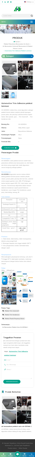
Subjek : (16, 353)
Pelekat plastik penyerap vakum (14, 318)
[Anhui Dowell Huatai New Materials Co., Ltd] (17, 9)
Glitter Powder (23, 448)
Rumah (17, 41)
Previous (1, 414)
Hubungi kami (9, 148)
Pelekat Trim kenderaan (12, 315)
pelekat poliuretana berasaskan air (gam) (16, 44)
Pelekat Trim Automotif (12, 311)
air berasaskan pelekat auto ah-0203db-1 (15, 327)
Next (32, 414)
